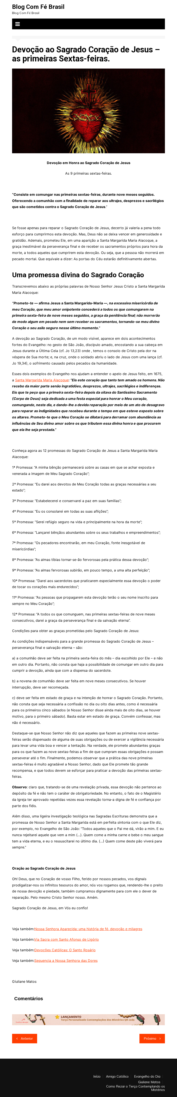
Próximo (150, 1038)
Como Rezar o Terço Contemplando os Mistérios (135, 1088)
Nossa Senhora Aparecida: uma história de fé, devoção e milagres (88, 929)
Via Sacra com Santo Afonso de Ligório (66, 939)
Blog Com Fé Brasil (38, 6)
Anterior (27, 1038)
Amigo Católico (117, 1076)
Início (97, 1076)
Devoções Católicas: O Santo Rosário (65, 950)
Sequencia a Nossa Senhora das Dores (66, 960)
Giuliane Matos (149, 1082)
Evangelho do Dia (147, 1076)
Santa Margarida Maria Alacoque (42, 380)
